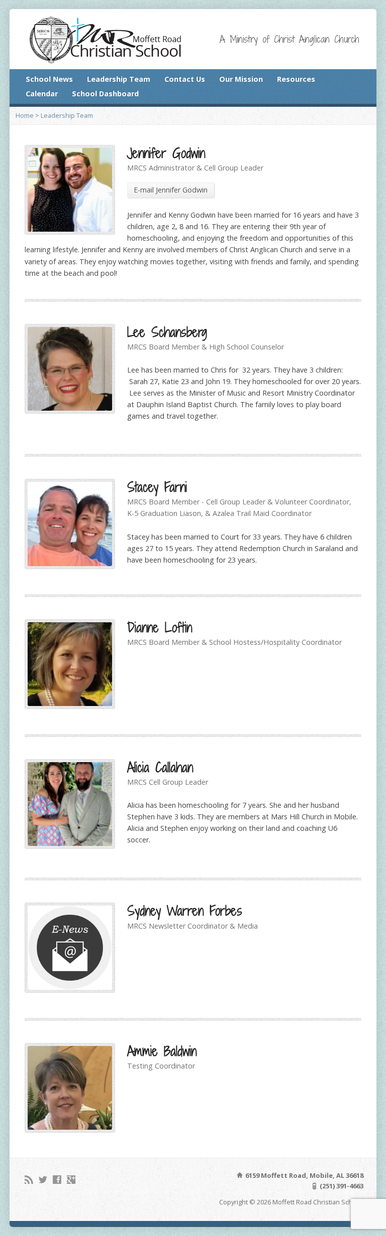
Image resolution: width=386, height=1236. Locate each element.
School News (49, 79)
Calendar (42, 93)
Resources (296, 79)
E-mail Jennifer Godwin (171, 190)
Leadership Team (118, 79)
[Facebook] (57, 1179)
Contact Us (184, 79)
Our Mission (241, 79)
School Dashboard (105, 93)
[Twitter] (43, 1179)
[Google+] (71, 1179)
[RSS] (29, 1179)
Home (25, 115)
